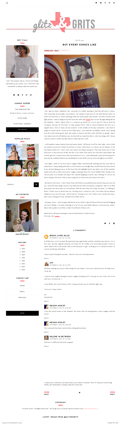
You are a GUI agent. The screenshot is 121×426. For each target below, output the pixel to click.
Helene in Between (60, 337)
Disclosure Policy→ (91, 408)
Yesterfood (48, 297)
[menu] (7, 3)
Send (22, 313)
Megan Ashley (57, 306)
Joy (51, 263)
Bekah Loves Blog (60, 236)
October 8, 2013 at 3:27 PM (60, 238)
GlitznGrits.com (15, 423)
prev (112, 394)
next (46, 394)
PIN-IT (56, 50)
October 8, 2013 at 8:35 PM (60, 265)
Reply (46, 258)
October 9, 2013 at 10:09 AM (60, 308)
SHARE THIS (48, 50)
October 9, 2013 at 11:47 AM (60, 339)
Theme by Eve (113, 423)
